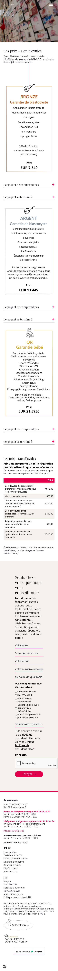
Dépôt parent (11, 869)
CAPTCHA (21, 755)
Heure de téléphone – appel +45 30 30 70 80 (27, 812)
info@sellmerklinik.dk (14, 831)
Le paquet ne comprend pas (21, 185)
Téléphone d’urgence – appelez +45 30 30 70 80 (29, 821)
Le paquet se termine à (18, 197)
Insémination (10, 852)
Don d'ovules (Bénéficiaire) (24, 700)
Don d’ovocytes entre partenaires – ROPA (28, 716)
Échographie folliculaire (16, 859)
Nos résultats (10, 885)
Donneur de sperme (14, 862)
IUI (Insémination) (26, 692)
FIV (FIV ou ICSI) (25, 695)
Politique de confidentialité (17, 898)
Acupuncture (10, 872)
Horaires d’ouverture (14, 888)
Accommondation (13, 894)
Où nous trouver (12, 891)
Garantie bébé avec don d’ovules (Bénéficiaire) (28, 708)
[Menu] (51, 4)
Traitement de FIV (13, 856)
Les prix (7, 881)
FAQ (6, 878)
